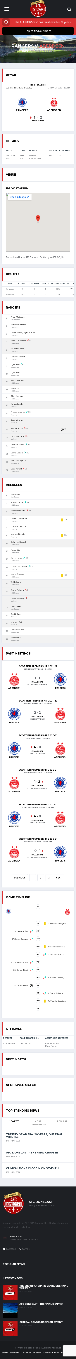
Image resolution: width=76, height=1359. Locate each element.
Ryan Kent (15, 372)
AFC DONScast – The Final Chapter (32, 1152)
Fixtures (26, 1352)
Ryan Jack (15, 364)
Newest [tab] (14, 1121)
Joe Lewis (15, 494)
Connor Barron (17, 630)
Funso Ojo (15, 550)
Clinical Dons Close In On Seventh (32, 1168)
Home (5, 1352)
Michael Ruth (17, 622)
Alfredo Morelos (18, 412)
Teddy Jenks (16, 582)
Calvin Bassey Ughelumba (23, 332)
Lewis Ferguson (18, 574)
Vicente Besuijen (18, 534)
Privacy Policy (51, 1352)
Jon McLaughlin (18, 461)
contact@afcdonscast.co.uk (24, 1239)
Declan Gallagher (19, 518)
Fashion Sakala (18, 444)
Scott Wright (17, 420)
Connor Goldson (18, 356)
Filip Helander (17, 348)
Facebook (11, 1249)
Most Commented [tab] (37, 1123)
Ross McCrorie (17, 502)
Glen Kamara (17, 396)
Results (37, 1352)
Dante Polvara (17, 590)
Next (59, 877)
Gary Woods (16, 606)
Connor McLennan (19, 566)
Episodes (15, 1352)
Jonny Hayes (16, 558)
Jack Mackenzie (18, 510)
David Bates (16, 614)
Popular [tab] (62, 1121)
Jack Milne (16, 637)
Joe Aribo (15, 388)
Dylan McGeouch (19, 542)
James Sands (17, 404)
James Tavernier (18, 324)
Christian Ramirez (19, 526)
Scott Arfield (16, 469)
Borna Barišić (17, 453)
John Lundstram (18, 341)
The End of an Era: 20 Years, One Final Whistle (34, 1136)
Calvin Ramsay (17, 598)
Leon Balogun (17, 436)
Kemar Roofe (17, 428)
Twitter (26, 1249)
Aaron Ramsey (17, 380)
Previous (20, 877)
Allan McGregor (18, 317)
